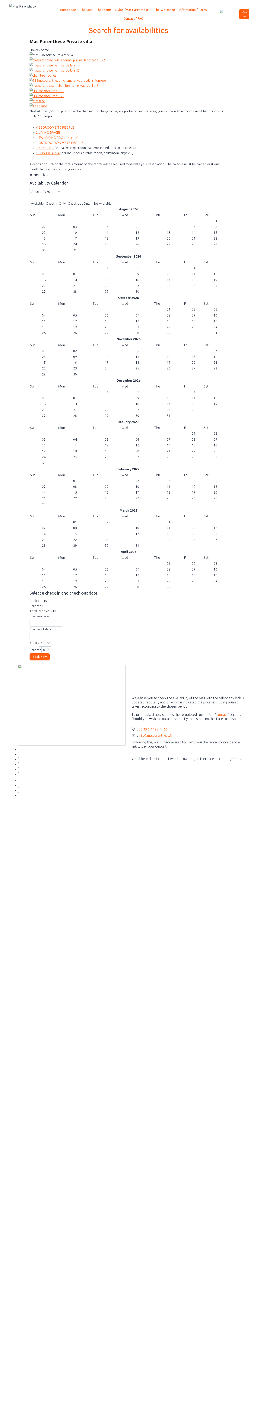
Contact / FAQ (133, 18)
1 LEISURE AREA (48, 153)
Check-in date (39, 616)
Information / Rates (193, 9)
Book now (244, 13)
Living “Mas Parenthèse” (132, 9)
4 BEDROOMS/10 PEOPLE (55, 127)
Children (35, 650)
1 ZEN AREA (45, 147)
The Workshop (164, 9)
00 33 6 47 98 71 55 (153, 729)
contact (222, 714)
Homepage (68, 9)
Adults (34, 643)
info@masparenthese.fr (156, 735)
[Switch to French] (225, 14)
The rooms (104, 9)
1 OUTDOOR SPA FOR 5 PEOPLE (59, 142)
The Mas (86, 9)
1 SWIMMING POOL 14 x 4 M (57, 137)
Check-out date (40, 629)
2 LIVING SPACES (48, 132)
